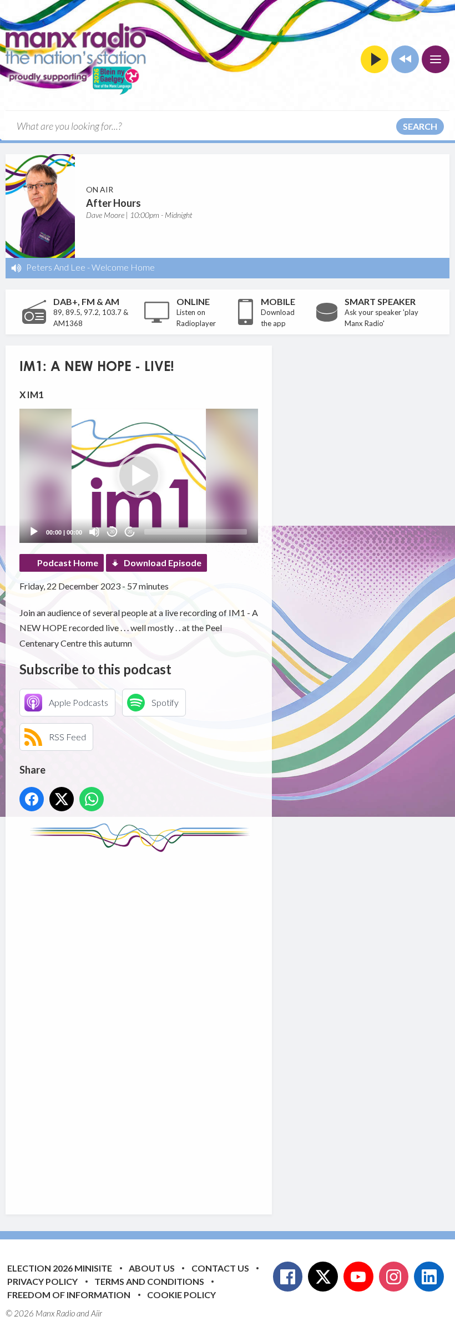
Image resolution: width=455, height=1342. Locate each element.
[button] (139, 476)
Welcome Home (123, 267)
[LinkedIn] (429, 1277)
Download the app (278, 318)
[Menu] (435, 59)
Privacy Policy (42, 1281)
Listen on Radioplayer (196, 318)
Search (420, 126)
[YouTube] (358, 1277)
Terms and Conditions (149, 1281)
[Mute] (94, 531)
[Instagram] (394, 1277)
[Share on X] (61, 799)
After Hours (113, 203)
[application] (138, 476)
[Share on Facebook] (31, 799)
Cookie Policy (181, 1294)
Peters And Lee (55, 267)
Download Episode (162, 562)
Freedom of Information (68, 1294)
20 (112, 532)
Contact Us (220, 1268)
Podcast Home (67, 562)
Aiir (96, 1313)
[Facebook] (288, 1277)
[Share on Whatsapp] (91, 799)
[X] (323, 1277)
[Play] (33, 531)
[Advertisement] (227, 1025)
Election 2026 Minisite (59, 1268)
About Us (152, 1268)
